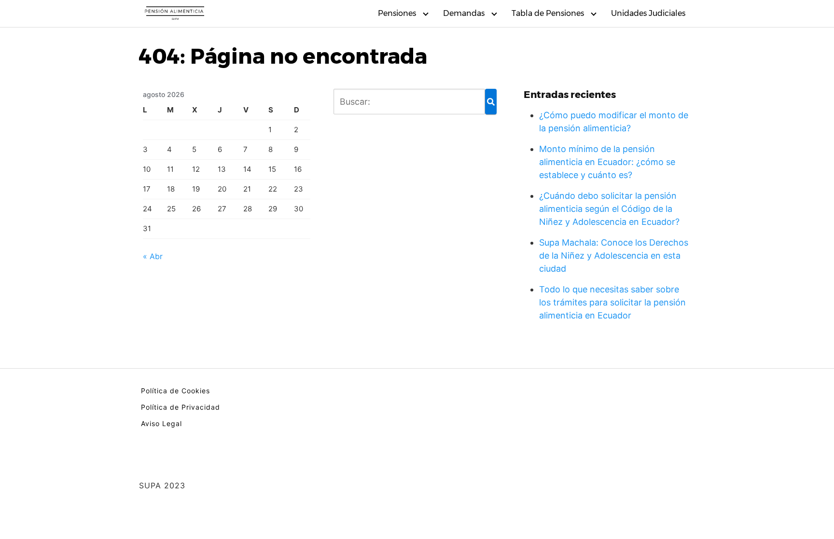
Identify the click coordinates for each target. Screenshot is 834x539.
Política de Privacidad (180, 407)
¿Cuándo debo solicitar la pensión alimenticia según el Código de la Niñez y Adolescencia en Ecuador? (609, 209)
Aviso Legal (161, 423)
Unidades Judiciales (648, 13)
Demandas (464, 13)
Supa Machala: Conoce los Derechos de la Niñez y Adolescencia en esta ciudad (613, 255)
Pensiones (397, 13)
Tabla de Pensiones (548, 13)
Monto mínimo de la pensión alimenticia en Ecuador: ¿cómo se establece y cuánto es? (607, 162)
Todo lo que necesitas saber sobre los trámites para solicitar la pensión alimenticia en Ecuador (612, 302)
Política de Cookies (175, 391)
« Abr (153, 256)
